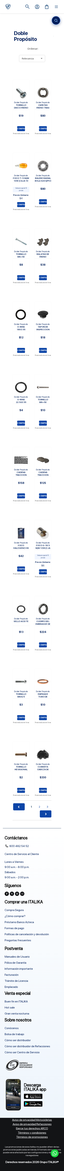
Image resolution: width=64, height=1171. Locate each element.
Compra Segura (14, 910)
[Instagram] (17, 894)
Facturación (11, 974)
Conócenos (12, 1028)
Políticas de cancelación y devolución (27, 934)
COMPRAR (21, 128)
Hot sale (10, 1007)
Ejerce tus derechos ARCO (32, 1128)
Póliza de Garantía (15, 962)
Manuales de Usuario (17, 956)
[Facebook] (7, 894)
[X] (12, 894)
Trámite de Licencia (16, 981)
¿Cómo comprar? (15, 916)
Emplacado (11, 987)
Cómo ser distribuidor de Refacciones (27, 1046)
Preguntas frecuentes (18, 940)
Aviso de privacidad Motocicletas (32, 1120)
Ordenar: (32, 48)
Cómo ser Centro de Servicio (22, 1052)
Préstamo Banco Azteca (19, 922)
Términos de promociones (32, 1137)
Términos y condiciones (32, 1132)
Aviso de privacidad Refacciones (32, 1124)
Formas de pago (14, 928)
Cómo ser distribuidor (18, 1040)
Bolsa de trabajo (14, 1034)
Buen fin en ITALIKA (16, 1001)
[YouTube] (22, 894)
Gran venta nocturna (17, 1013)
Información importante (19, 968)
